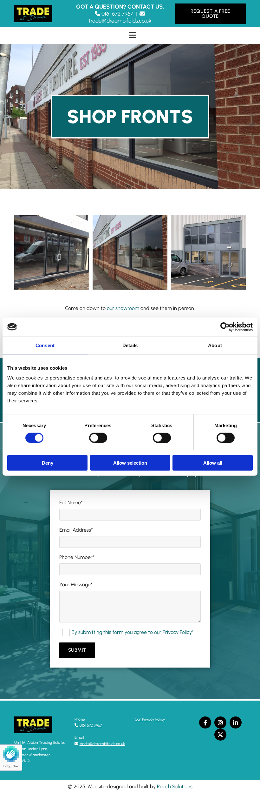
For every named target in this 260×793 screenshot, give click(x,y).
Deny (47, 463)
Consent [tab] (45, 345)
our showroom (123, 308)
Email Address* (76, 530)
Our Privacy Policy (150, 719)
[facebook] (205, 722)
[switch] (98, 438)
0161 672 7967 (91, 725)
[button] (210, 13)
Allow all (212, 463)
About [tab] (215, 345)
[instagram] (220, 722)
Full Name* (71, 503)
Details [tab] (130, 345)
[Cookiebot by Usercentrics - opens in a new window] (225, 327)
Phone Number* (76, 557)
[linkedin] (235, 722)
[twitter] (220, 734)
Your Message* (76, 584)
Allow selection (130, 463)
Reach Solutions (174, 786)
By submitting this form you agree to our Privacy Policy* (133, 632)
